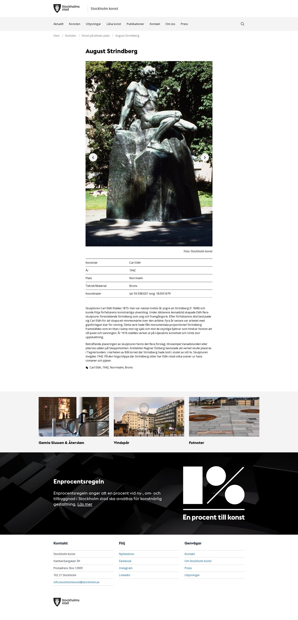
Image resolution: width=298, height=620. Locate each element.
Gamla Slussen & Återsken (61, 442)
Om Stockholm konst (198, 561)
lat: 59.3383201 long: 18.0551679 (150, 293)
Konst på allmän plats (96, 36)
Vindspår (121, 442)
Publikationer (135, 24)
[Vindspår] (149, 417)
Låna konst (114, 24)
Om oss (170, 24)
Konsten (74, 24)
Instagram (125, 568)
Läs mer (84, 503)
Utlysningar (93, 24)
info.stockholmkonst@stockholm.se (76, 582)
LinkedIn (124, 575)
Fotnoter (196, 442)
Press (184, 24)
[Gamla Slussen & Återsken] (74, 417)
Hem (56, 36)
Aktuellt (58, 24)
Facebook (125, 561)
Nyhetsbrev (126, 554)
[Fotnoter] (224, 417)
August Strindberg (127, 36)
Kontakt (155, 24)
